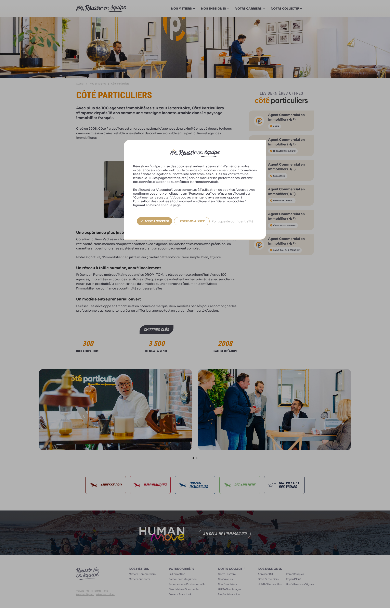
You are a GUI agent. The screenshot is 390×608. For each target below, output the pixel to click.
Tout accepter (156, 221)
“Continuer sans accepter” (152, 197)
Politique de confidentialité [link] (232, 221)
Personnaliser (191, 221)
